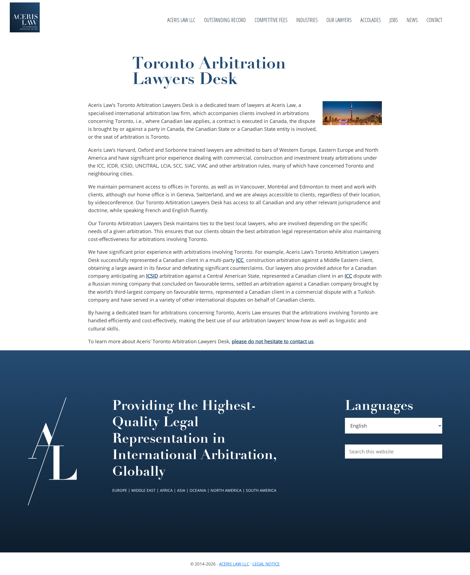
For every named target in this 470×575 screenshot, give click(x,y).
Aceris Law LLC (234, 564)
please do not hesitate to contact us (273, 341)
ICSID (152, 276)
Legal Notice (266, 564)
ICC (240, 260)
